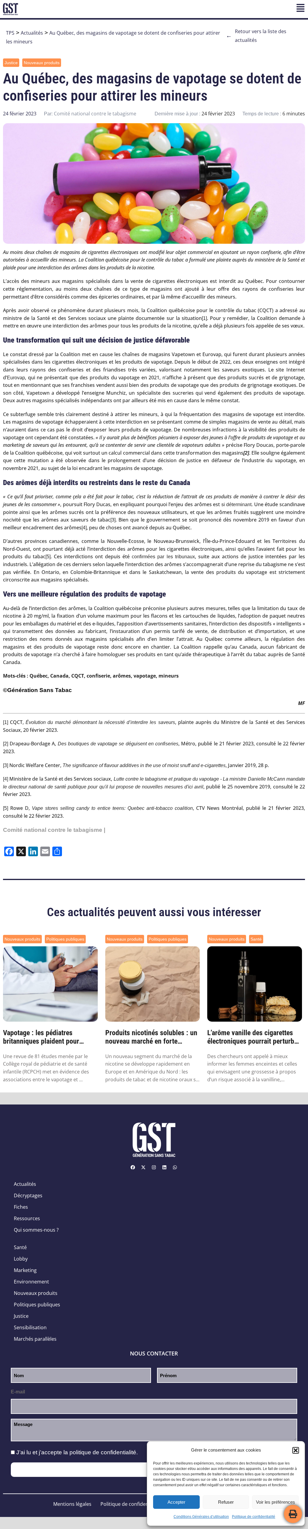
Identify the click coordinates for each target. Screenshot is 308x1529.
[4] (84, 527)
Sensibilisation (30, 1327)
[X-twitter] (143, 1167)
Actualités (32, 33)
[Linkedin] (164, 1167)
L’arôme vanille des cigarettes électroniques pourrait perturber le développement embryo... (253, 1037)
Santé (256, 939)
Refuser (226, 1502)
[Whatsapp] (175, 1167)
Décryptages (28, 1195)
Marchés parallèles (35, 1339)
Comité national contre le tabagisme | (54, 830)
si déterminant (236, 504)
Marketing (25, 1270)
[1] (204, 318)
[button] (296, 1450)
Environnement (31, 1281)
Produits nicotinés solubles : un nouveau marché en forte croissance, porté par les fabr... (151, 1037)
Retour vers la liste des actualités (256, 35)
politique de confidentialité (102, 1452)
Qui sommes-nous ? (36, 1230)
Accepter (176, 1502)
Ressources (27, 1218)
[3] (113, 519)
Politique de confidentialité (253, 1517)
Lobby (21, 1258)
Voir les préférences (275, 1502)
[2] (5, 743)
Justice (11, 62)
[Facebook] (132, 1167)
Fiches (21, 1207)
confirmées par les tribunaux (163, 556)
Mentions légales (72, 1504)
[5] (48, 556)
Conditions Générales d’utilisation (201, 1517)
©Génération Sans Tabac (37, 690)
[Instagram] (154, 1167)
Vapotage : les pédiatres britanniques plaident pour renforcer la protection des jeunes (41, 1037)
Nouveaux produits (42, 62)
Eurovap (16, 377)
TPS (10, 33)
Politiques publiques (65, 939)
